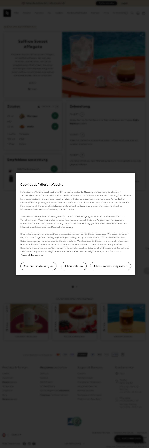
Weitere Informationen (32, 254)
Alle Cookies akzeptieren (110, 266)
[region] (75, 224)
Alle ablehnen (73, 266)
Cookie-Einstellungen (38, 266)
